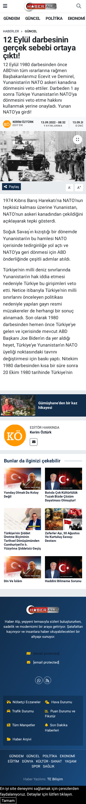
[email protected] (46, 653)
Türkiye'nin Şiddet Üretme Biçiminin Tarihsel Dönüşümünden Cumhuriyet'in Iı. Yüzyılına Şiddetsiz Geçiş (22, 540)
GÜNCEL (32, 18)
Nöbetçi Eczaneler (27, 702)
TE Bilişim (55, 779)
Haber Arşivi (22, 739)
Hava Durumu (61, 702)
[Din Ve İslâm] (22, 567)
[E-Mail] (33, 442)
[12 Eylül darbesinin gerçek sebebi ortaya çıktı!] (43, 156)
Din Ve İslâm (13, 581)
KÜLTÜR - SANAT (49, 761)
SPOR (36, 766)
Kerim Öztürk (41, 432)
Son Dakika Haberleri (56, 727)
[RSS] (47, 680)
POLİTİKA (54, 18)
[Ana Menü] (5, 6)
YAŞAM (70, 761)
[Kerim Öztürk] (15, 435)
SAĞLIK (48, 766)
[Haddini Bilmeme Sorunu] (63, 567)
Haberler (11, 31)
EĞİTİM (13, 761)
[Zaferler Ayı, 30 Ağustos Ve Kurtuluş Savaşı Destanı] (63, 518)
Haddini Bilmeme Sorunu (63, 581)
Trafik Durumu (23, 711)
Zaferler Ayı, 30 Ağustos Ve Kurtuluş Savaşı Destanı (62, 537)
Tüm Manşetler (23, 725)
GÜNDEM (11, 18)
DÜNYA (27, 761)
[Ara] (78, 6)
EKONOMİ (76, 18)
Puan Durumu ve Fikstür (60, 713)
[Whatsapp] (39, 680)
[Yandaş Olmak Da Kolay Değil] (22, 478)
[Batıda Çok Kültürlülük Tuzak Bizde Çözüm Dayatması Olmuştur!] (63, 478)
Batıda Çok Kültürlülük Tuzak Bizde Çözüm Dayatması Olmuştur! (61, 496)
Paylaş (14, 187)
